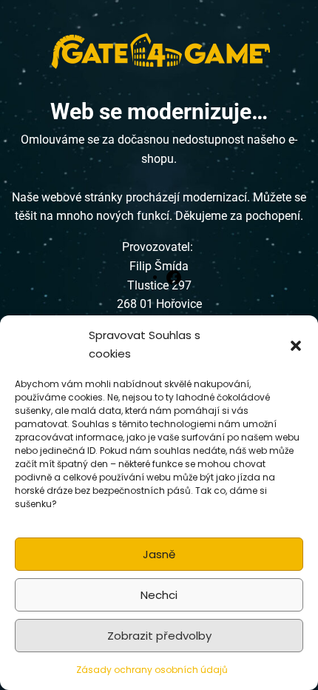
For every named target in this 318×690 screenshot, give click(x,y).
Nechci (159, 595)
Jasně (159, 554)
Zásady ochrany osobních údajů (152, 669)
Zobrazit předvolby (159, 635)
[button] (295, 345)
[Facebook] (174, 277)
